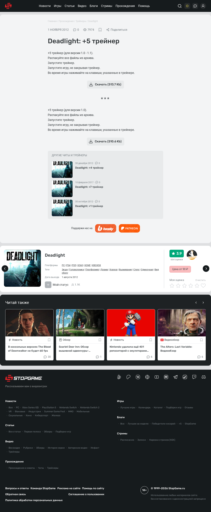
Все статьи (15, 431)
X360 (80, 265)
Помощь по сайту (93, 488)
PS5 (74, 265)
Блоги (94, 6)
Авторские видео (77, 447)
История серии (56, 447)
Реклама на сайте (68, 488)
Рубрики (28, 447)
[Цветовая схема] (187, 6)
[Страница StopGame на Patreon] (128, 377)
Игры (57, 6)
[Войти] (203, 6)
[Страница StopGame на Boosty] (119, 377)
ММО (70, 411)
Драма (104, 269)
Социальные (16, 415)
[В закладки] (100, 30)
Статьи (70, 6)
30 (49, 356)
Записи (141, 440)
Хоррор (113, 269)
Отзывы (189, 407)
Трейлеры (14, 451)
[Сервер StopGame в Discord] (204, 377)
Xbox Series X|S (30, 407)
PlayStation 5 (49, 407)
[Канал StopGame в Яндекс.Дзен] (147, 377)
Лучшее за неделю (138, 423)
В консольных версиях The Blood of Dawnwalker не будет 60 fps (29, 348)
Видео (82, 6)
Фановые (20, 411)
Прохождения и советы (22, 468)
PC (63, 265)
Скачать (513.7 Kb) (108, 84)
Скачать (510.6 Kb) (108, 141)
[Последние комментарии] (195, 6)
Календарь (144, 407)
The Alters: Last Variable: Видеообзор (176, 348)
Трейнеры (81, 21)
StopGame (190, 423)
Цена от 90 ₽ (180, 269)
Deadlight (93, 21)
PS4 (68, 265)
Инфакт (95, 447)
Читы (41, 468)
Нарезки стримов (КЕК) (162, 440)
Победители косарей (163, 423)
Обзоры (48, 431)
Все (11, 407)
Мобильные (83, 411)
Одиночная (147, 269)
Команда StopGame (43, 488)
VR (10, 411)
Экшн (65, 269)
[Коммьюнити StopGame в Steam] (185, 377)
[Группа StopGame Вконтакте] (138, 377)
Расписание (127, 440)
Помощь (144, 6)
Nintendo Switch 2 (89, 407)
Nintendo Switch (68, 407)
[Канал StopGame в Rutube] (166, 377)
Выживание (125, 269)
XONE (87, 265)
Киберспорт (41, 415)
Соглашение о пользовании (86, 494)
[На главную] (8, 6)
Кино (29, 415)
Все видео (14, 447)
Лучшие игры (127, 407)
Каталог (158, 407)
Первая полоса (32, 431)
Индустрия (35, 411)
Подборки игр (63, 431)
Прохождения (125, 6)
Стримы (106, 6)
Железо (56, 415)
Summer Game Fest (54, 411)
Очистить (200, 280)
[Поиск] (179, 6)
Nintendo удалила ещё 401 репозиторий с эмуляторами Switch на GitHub (128, 349)
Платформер (92, 269)
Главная (52, 21)
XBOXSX (96, 265)
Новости (45, 6)
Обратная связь (15, 494)
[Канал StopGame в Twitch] (194, 377)
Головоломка (76, 269)
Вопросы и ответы (17, 488)
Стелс (136, 269)
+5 (180, 423)
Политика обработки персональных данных (34, 500)
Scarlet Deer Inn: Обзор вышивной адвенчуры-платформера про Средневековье (74, 349)
